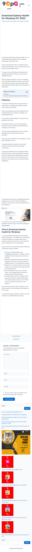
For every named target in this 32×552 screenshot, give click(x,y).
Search (3, 406)
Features (6, 94)
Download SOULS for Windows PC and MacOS (14, 414)
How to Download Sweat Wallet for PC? (12, 412)
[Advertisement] (16, 39)
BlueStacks (9, 254)
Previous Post (16, 336)
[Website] (16, 387)
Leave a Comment (6, 21)
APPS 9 (21, 5)
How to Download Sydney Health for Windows (16, 95)
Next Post (16, 339)
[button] (26, 92)
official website (6, 225)
